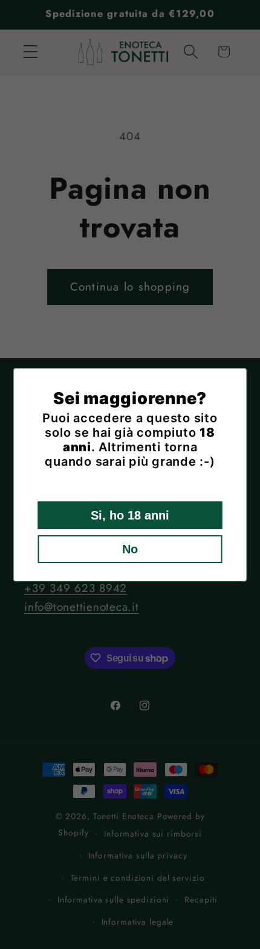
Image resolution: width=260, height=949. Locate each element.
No (130, 549)
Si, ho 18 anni (130, 515)
